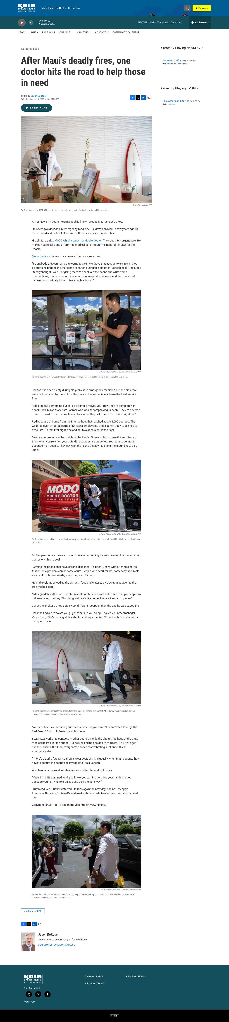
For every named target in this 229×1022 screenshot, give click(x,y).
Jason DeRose (38, 95)
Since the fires (41, 256)
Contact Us (102, 32)
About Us (82, 32)
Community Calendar (126, 32)
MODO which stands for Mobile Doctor (78, 240)
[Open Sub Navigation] (27, 32)
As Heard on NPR (30, 48)
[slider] (36, 22)
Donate (203, 8)
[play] (21, 22)
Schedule (64, 32)
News (21, 32)
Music (35, 32)
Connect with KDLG (94, 976)
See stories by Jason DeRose (56, 944)
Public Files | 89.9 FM (135, 976)
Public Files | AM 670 (94, 983)
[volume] (31, 22)
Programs (48, 32)
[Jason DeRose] (28, 942)
